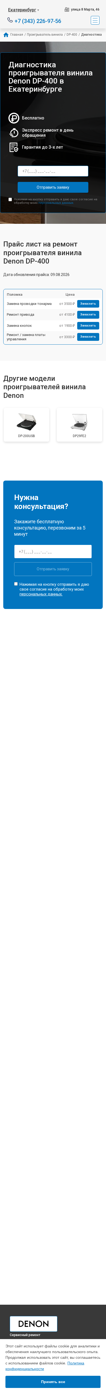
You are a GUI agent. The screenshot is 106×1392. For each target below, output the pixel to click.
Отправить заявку (53, 187)
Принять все (53, 1382)
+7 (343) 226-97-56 (38, 21)
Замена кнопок (19, 326)
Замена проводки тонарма (29, 304)
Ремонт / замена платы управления (26, 337)
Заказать (88, 303)
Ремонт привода (20, 314)
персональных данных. (56, 203)
